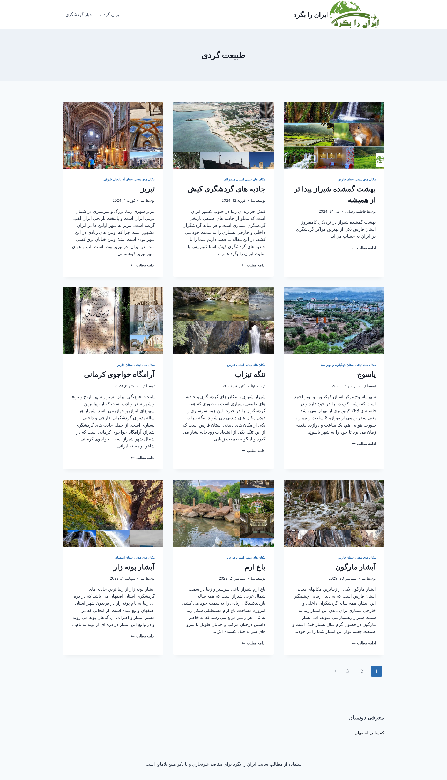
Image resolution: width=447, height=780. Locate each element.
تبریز (148, 188)
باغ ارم (255, 566)
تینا (253, 200)
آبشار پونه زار (134, 566)
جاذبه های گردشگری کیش (226, 188)
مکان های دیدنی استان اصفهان (135, 557)
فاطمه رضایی (355, 211)
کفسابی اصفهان (369, 732)
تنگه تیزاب (250, 374)
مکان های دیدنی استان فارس (357, 179)
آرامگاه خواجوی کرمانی (119, 374)
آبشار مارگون (355, 566)
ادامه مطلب (364, 248)
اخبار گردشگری (79, 14)
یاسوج (366, 374)
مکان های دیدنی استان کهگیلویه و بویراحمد (348, 365)
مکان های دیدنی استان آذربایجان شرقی (129, 179)
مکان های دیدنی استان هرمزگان (244, 179)
